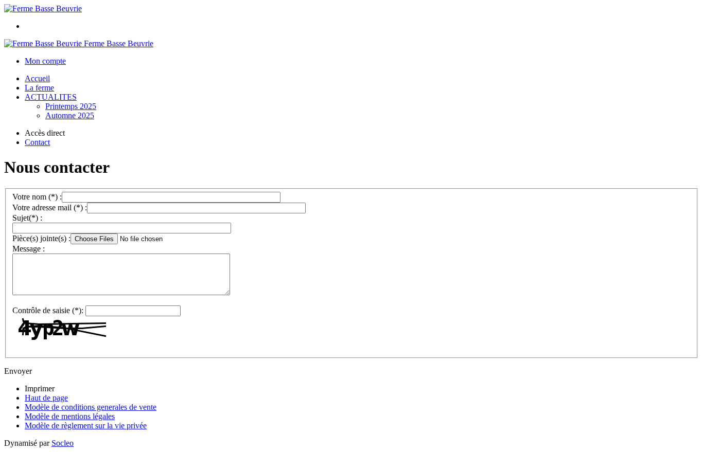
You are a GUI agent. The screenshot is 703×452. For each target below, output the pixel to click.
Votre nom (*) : (37, 196)
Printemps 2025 (70, 106)
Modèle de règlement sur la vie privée (86, 425)
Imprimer (40, 388)
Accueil (37, 78)
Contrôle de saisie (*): (47, 310)
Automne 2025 (69, 115)
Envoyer (18, 371)
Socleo (62, 443)
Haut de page (46, 397)
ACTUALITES (51, 97)
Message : (28, 248)
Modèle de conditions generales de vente (90, 407)
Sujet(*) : (27, 217)
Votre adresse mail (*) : (49, 207)
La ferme (39, 87)
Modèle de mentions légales (70, 416)
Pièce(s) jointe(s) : (41, 238)
